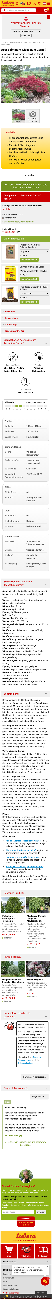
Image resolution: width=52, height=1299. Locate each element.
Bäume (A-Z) (37, 42)
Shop (9, 1256)
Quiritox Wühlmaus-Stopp (32, 267)
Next (47, 904)
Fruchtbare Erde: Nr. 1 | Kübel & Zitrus (34, 288)
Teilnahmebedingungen (27, 1063)
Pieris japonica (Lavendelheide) (21, 850)
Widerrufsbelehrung (11, 1289)
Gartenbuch (43, 1256)
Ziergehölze (27, 42)
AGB (5, 1281)
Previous (4, 904)
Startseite (4, 42)
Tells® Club (26, 1256)
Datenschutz (8, 1278)
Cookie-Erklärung (10, 1285)
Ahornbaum (5, 45)
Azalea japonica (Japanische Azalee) (23, 840)
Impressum (8, 1274)
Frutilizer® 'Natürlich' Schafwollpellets (30, 246)
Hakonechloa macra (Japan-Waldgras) (24, 866)
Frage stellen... (39, 1096)
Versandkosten (8, 232)
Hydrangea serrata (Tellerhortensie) (23, 857)
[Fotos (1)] (18, 116)
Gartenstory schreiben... (34, 1077)
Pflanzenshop (15, 42)
